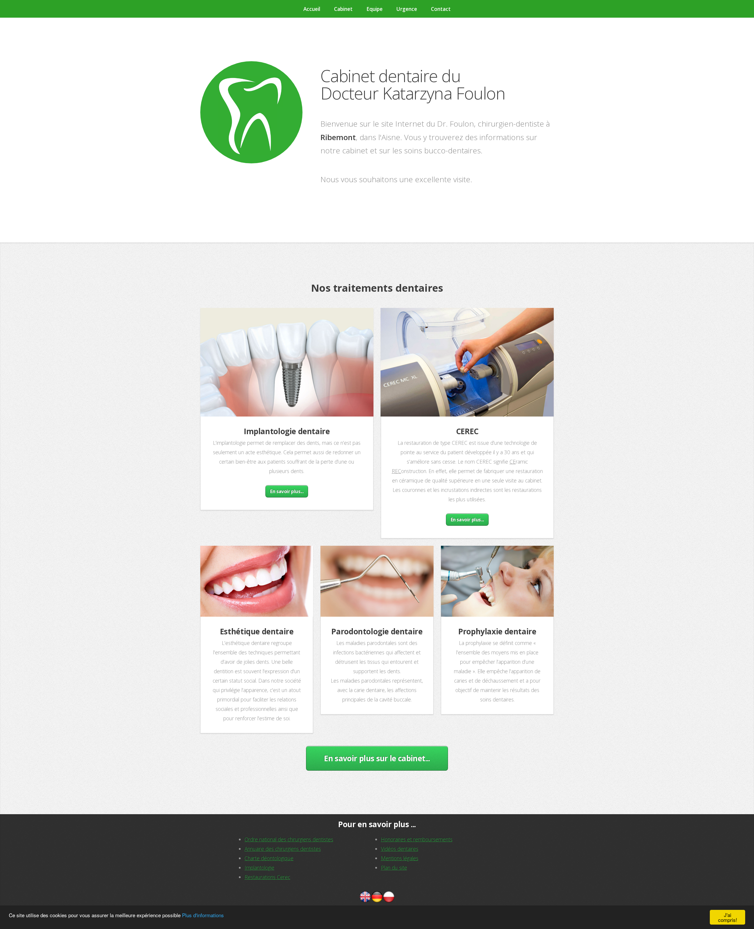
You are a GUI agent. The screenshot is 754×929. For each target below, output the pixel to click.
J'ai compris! (727, 917)
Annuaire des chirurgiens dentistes (282, 848)
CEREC (467, 431)
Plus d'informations (203, 915)
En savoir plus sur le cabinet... (377, 758)
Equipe (374, 8)
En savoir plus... (286, 491)
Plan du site (394, 867)
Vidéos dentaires (399, 848)
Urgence (406, 8)
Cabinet (343, 8)
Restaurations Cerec (267, 876)
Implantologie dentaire (287, 431)
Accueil (311, 8)
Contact (441, 8)
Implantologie (259, 867)
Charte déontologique (268, 858)
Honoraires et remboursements (416, 839)
